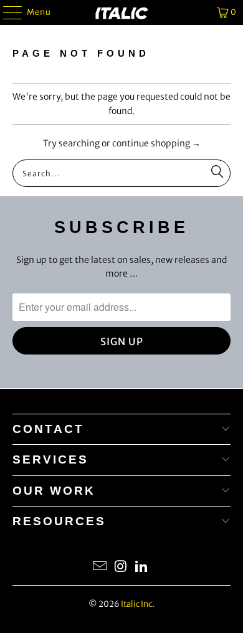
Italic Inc (136, 604)
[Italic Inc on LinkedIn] (142, 567)
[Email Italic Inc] (99, 567)
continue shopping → (156, 143)
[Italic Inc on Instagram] (121, 567)
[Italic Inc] (122, 12)
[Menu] (6, 12)
